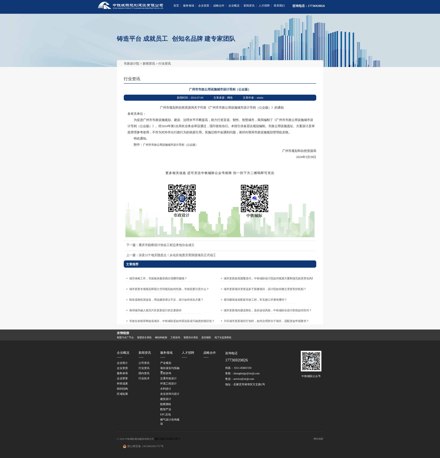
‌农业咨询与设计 (169, 393)
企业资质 (203, 5)
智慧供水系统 (191, 337)
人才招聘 (264, 5)
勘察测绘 (165, 404)
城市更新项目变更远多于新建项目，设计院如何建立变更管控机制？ (265, 289)
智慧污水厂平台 (125, 337)
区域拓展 (122, 393)
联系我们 (279, 5)
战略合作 (218, 5)
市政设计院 (131, 63)
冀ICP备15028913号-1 (167, 438)
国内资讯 (144, 373)
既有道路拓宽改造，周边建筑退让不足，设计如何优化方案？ (166, 299)
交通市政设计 (168, 378)
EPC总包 (165, 414)
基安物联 (206, 337)
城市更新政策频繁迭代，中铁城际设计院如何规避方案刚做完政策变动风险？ (270, 278)
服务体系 (122, 373)
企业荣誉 (122, 378)
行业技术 (144, 378)
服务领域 (188, 5)
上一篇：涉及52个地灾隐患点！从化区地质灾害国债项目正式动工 (171, 255)
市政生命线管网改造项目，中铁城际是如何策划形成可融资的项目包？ (171, 321)
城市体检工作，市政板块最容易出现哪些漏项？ (158, 278)
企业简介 (122, 362)
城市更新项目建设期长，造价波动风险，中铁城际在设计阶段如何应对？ (268, 310)
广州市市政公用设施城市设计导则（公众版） (170, 144)
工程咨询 (175, 337)
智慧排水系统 (144, 337)
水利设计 (165, 388)
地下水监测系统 (222, 337)
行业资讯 (164, 63)
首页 (176, 5)
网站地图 (318, 439)
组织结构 (122, 388)
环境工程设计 (168, 383)
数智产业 (165, 409)
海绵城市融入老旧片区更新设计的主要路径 (155, 310)
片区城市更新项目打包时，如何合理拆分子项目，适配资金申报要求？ (266, 321)
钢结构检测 (161, 337)
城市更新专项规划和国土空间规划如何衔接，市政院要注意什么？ (169, 289)
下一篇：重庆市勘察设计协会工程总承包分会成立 (160, 245)
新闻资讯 (249, 5)
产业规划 (165, 362)
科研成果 (122, 383)
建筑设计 (165, 399)
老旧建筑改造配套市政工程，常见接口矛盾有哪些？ (255, 299)
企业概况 (233, 5)
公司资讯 (144, 362)
